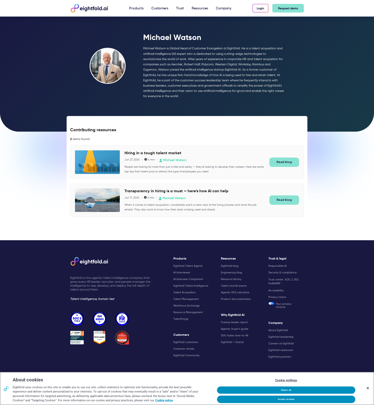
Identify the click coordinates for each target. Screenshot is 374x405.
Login (260, 8)
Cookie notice (164, 400)
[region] (187, 388)
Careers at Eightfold (281, 343)
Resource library (231, 279)
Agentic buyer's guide (234, 328)
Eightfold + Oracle (232, 342)
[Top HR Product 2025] (122, 338)
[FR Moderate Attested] (122, 319)
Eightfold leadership (281, 336)
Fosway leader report (234, 322)
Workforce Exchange (186, 305)
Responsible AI (277, 265)
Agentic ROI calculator (235, 292)
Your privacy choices (283, 305)
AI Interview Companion (188, 279)
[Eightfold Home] (89, 8)
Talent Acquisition (184, 292)
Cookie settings (286, 380)
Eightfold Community (186, 355)
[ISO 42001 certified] (100, 319)
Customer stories (183, 348)
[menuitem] (136, 8)
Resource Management (188, 312)
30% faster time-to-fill (234, 335)
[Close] (367, 388)
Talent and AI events (234, 285)
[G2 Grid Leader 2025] (100, 338)
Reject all (286, 390)
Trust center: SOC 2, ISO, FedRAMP (283, 281)
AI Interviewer (181, 272)
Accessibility (276, 290)
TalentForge (180, 318)
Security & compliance (282, 272)
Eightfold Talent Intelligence (190, 285)
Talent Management (186, 298)
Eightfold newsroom (280, 350)
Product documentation (236, 298)
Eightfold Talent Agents (188, 265)
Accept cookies (286, 399)
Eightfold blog (229, 265)
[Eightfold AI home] (89, 261)
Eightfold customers (185, 342)
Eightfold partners (279, 356)
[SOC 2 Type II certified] (77, 319)
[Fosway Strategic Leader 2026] (77, 338)
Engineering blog (231, 272)
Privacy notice (277, 297)
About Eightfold (278, 330)
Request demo (288, 8)
